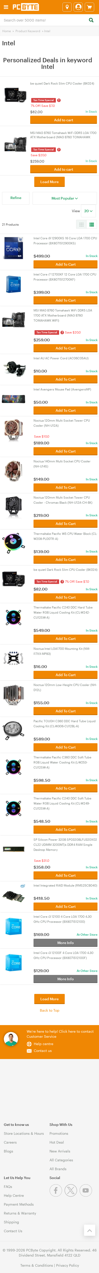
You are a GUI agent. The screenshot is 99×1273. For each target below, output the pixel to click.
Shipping (11, 1222)
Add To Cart (66, 264)
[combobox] (49, 20)
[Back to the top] (89, 1230)
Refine (15, 197)
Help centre (43, 1044)
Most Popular (63, 198)
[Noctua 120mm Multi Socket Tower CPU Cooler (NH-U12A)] (14, 430)
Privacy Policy (67, 1265)
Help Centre (14, 1195)
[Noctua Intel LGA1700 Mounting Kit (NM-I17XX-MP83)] (14, 658)
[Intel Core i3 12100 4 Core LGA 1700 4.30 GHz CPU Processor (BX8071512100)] (14, 926)
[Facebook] (57, 1195)
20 (87, 211)
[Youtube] (86, 1195)
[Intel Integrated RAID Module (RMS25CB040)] (14, 895)
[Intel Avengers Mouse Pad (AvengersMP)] (14, 399)
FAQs (8, 1186)
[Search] (91, 20)
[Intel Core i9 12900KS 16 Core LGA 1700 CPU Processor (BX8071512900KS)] (14, 247)
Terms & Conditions (36, 1265)
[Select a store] (67, 7)
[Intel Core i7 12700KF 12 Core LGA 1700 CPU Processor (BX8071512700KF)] (14, 284)
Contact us (43, 1050)
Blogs (8, 1151)
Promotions (59, 1133)
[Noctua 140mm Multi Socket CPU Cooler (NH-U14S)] (14, 470)
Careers (10, 1142)
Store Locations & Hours (24, 1133)
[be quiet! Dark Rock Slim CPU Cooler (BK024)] (14, 579)
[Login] (78, 7)
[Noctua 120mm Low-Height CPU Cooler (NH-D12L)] (14, 694)
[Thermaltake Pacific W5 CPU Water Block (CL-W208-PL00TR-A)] (14, 543)
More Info (65, 943)
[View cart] (89, 7)
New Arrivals (60, 1151)
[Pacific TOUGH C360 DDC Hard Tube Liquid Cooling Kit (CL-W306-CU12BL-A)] (14, 730)
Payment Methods (19, 1204)
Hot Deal (57, 1142)
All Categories (61, 1160)
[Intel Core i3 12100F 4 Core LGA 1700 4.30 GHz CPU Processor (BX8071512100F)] (14, 962)
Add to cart (63, 120)
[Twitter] (71, 1195)
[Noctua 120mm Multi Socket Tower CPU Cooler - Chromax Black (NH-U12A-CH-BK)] (14, 507)
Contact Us (13, 1231)
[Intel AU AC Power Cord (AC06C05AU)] (14, 367)
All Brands (58, 1169)
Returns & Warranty (20, 1213)
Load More (49, 182)
